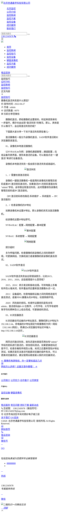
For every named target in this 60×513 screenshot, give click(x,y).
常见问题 (15, 405)
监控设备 (11, 22)
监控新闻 (11, 15)
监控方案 (11, 18)
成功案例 (11, 25)
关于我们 (5, 417)
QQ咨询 (14, 417)
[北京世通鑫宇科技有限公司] (30, 2)
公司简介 (5, 380)
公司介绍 (11, 12)
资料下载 (24, 405)
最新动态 (34, 405)
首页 (9, 47)
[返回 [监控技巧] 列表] (2, 363)
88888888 (11, 463)
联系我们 (11, 28)
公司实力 (15, 380)
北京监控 (11, 8)
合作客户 (24, 380)
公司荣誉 (34, 380)
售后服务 (5, 405)
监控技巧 (11, 54)
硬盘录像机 (12, 60)
